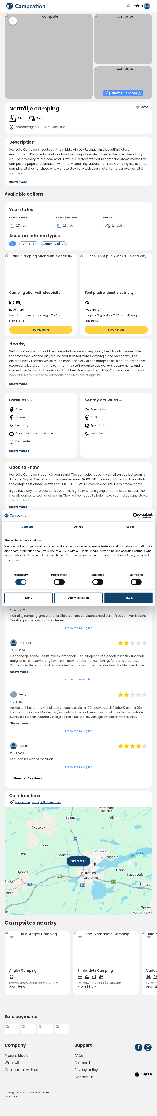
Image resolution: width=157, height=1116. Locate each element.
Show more (19, 672)
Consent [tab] (27, 526)
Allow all (128, 597)
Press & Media (17, 1055)
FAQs (78, 1055)
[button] (41, 295)
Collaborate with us (21, 1069)
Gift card (82, 1062)
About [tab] (130, 526)
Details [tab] (78, 526)
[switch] (59, 582)
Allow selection (78, 597)
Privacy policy (86, 1069)
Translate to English (78, 628)
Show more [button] (18, 182)
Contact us (84, 1076)
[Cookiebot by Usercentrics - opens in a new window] (136, 516)
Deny (28, 597)
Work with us (15, 1062)
